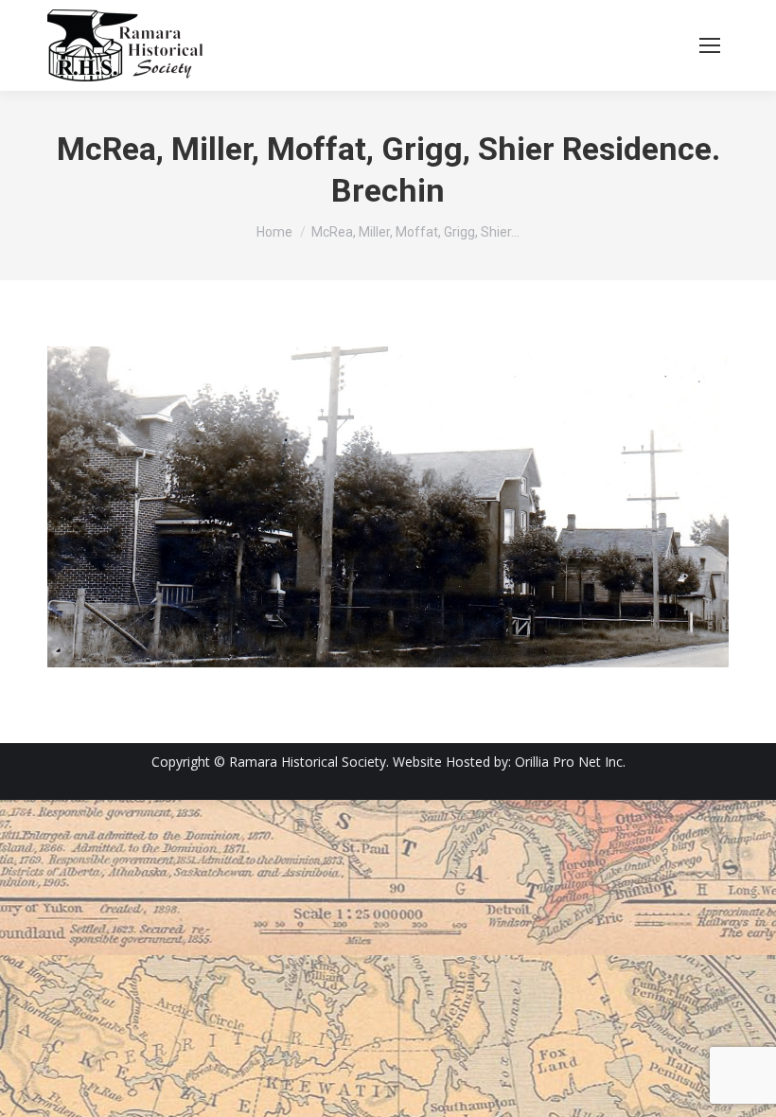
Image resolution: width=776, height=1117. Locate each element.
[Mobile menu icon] (710, 45)
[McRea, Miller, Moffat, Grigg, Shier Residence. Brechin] (388, 506)
